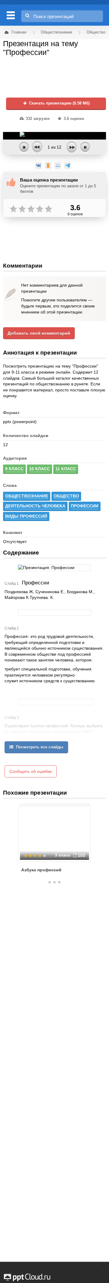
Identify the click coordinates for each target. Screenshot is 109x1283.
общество (66, 496)
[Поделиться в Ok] (48, 165)
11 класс (65, 468)
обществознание (26, 496)
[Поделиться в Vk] (38, 165)
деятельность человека (35, 505)
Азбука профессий (41, 869)
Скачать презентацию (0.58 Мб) (59, 103)
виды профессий (26, 516)
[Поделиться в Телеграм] (67, 165)
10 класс (39, 468)
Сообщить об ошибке (30, 771)
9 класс (14, 468)
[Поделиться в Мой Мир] (57, 165)
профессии (84, 505)
